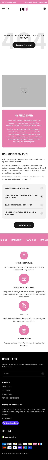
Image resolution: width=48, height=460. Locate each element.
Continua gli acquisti (24, 45)
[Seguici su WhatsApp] (9, 430)
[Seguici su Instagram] (3, 430)
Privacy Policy (7, 394)
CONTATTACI (6, 386)
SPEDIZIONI (6, 390)
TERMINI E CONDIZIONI (10, 398)
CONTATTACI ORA (24, 225)
